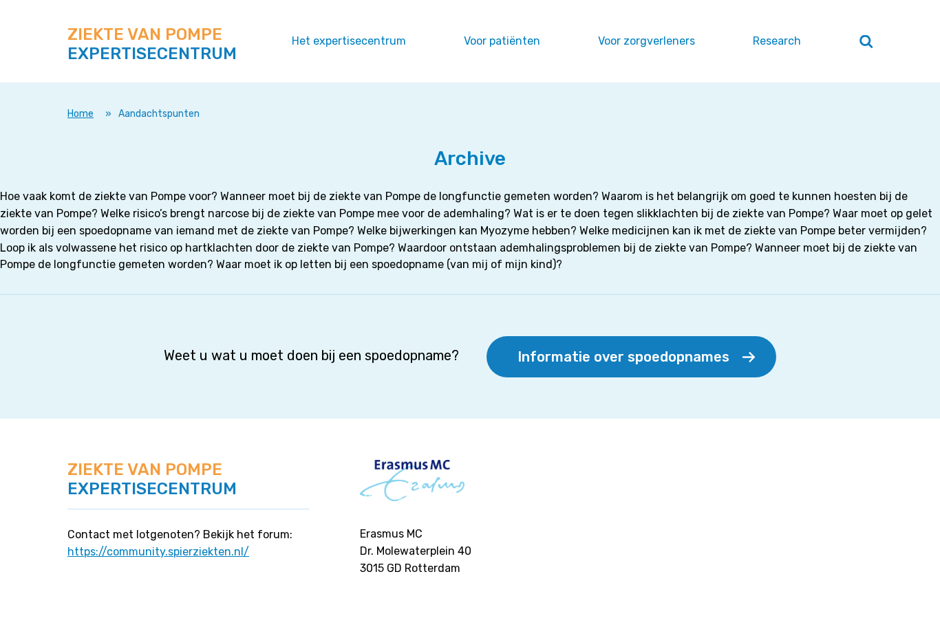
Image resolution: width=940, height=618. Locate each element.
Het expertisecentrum (349, 40)
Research (777, 40)
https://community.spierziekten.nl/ (158, 551)
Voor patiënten (502, 40)
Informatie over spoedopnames (623, 357)
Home (80, 114)
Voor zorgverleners (646, 40)
